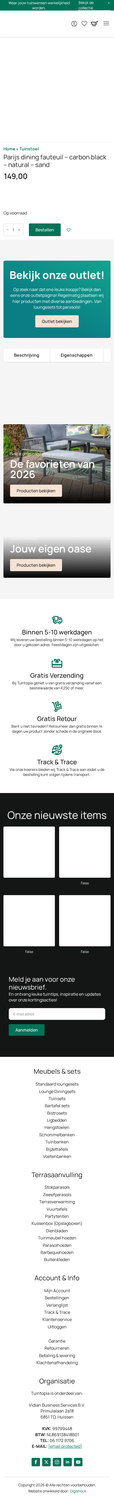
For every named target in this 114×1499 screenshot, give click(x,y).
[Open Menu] (106, 23)
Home (9, 149)
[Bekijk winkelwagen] (94, 23)
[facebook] (36, 1462)
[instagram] (57, 1462)
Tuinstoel (29, 149)
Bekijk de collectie (86, 5)
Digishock (78, 1490)
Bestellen (45, 230)
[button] (68, 229)
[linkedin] (67, 1462)
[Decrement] (8, 229)
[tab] (26, 355)
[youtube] (78, 1462)
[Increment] (19, 229)
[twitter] (46, 1462)
